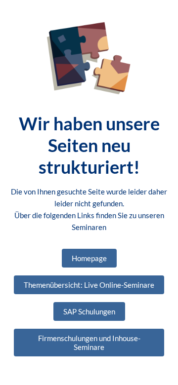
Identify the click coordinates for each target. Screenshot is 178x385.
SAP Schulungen (89, 311)
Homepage (89, 258)
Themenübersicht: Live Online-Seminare (89, 284)
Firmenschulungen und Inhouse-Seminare (89, 342)
